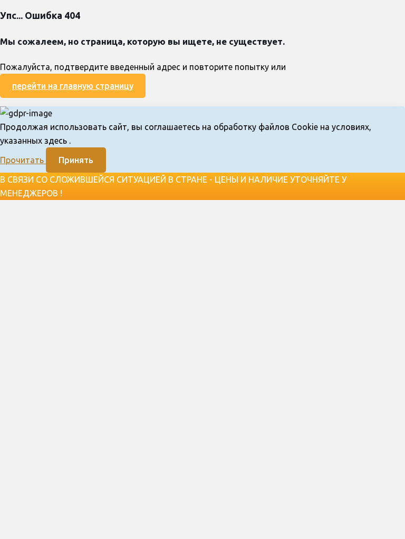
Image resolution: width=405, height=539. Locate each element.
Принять (76, 160)
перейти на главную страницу (72, 86)
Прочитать (23, 160)
